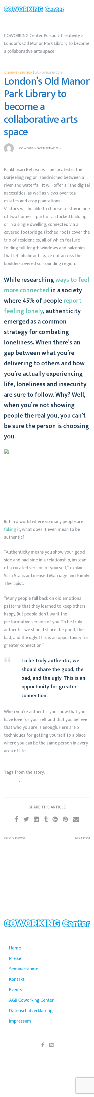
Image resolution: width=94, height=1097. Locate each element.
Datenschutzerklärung (30, 1011)
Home (15, 948)
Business (11, 780)
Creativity (11, 72)
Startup (26, 72)
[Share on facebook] (16, 819)
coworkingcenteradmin (40, 148)
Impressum (20, 1021)
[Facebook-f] (42, 1044)
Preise (15, 959)
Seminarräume (23, 969)
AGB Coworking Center (31, 1000)
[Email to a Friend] (76, 819)
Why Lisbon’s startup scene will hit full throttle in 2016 (25, 850)
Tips (24, 780)
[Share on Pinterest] (65, 819)
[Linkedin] (51, 1044)
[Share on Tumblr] (46, 819)
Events (15, 990)
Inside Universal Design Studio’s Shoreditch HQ (68, 850)
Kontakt (17, 979)
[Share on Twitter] (26, 819)
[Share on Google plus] (55, 819)
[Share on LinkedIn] (36, 819)
